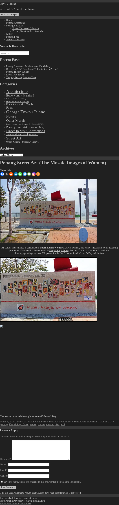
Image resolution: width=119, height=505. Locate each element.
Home (9, 20)
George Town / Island (25, 111)
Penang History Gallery (17, 72)
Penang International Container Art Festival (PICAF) (25, 124)
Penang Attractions (15, 22)
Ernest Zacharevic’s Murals (25, 28)
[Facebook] (2, 174)
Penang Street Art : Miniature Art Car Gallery (28, 66)
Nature (9, 34)
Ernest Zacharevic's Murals (19, 104)
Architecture (17, 91)
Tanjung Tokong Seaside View (21, 77)
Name (4, 464)
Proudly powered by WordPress (15, 503)
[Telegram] (25, 174)
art (84, 421)
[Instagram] (34, 174)
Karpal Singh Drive (58, 250)
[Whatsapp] (20, 174)
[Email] (29, 174)
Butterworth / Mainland (20, 95)
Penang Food (12, 36)
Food (9, 107)
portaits (41, 424)
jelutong (4, 424)
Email (4, 470)
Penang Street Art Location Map (28, 31)
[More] (38, 174)
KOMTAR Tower (15, 74)
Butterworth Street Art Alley (16, 99)
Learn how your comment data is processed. (59, 492)
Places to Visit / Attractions (25, 131)
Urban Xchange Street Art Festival (22, 142)
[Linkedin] (16, 174)
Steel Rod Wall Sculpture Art (22, 134)
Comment (5, 459)
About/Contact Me (15, 39)
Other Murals (15, 120)
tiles (57, 424)
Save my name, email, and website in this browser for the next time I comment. (42, 481)
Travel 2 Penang (8, 3)
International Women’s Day (100, 421)
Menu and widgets (9, 14)
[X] (7, 174)
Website (4, 476)
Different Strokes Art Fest (17, 101)
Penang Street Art (14, 25)
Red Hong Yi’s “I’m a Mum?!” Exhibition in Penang (32, 69)
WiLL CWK (35, 421)
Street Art (13, 138)
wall (63, 424)
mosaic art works (100, 247)
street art (50, 424)
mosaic (33, 424)
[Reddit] (11, 174)
